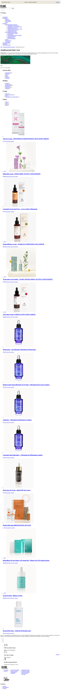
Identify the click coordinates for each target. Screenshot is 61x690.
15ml (6, 103)
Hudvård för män (25, 673)
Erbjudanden (5, 17)
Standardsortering (8, 72)
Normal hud (7, 87)
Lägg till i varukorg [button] (10, 141)
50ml (6, 105)
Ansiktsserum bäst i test (12, 31)
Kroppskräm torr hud (12, 36)
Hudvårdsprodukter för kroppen (11, 32)
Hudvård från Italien (6, 45)
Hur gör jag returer (14, 671)
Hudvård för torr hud (25, 669)
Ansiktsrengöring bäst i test (13, 29)
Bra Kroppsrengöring (12, 38)
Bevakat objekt (6, 687)
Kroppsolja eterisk (11, 37)
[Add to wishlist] (3, 136)
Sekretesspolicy (14, 672)
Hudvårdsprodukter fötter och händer (15, 35)
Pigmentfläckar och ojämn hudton (11, 96)
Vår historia (5, 43)
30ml (6, 104)
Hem (1, 47)
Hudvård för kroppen (26, 672)
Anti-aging (24, 674)
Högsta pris (7, 78)
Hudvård (5, 671)
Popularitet (7, 73)
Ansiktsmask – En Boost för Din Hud (15, 26)
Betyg (6, 74)
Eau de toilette (10, 34)
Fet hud (6, 83)
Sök (13, 8)
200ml (6, 101)
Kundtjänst (13, 673)
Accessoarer (7, 41)
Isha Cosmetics (8, 21)
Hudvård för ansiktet (25, 671)
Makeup (6, 39)
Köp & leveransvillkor (15, 669)
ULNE (6, 22)
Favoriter (4, 688)
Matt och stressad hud (9, 94)
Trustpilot (57, 2)
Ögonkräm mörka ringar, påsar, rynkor (15, 28)
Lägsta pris (7, 77)
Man (6, 95)
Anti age (6, 93)
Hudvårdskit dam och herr (12, 27)
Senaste (6, 76)
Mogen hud (7, 86)
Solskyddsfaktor (8, 40)
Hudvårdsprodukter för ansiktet (11, 24)
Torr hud (7, 88)
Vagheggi (7, 19)
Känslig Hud (7, 84)
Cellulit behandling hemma (13, 33)
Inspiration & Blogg (6, 42)
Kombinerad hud (8, 85)
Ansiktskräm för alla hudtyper (13, 25)
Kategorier (5, 23)
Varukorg (4, 686)
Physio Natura (8, 20)
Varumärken (5, 18)
